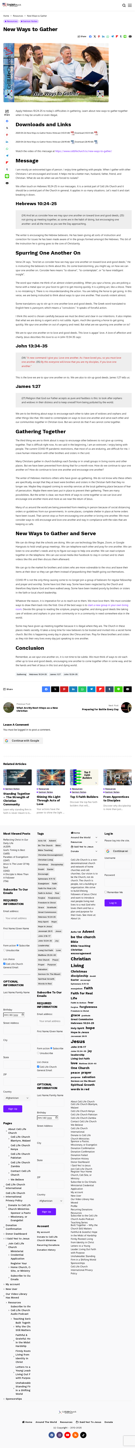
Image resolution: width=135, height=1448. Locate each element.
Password (110, 875)
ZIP (5, 1074)
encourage (43, 874)
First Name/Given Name (16, 928)
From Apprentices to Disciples (116, 798)
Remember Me (115, 892)
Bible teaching (45, 850)
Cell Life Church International (15, 1186)
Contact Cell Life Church (21, 1173)
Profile (74, 1206)
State (6, 1057)
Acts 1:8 (42, 841)
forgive (41, 898)
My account (13, 1284)
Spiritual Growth (46, 979)
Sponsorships (14, 1398)
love (58, 950)
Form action (9, 945)
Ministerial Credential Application (17, 1255)
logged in (23, 729)
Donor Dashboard (16, 1233)
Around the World (80, 837)
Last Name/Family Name (16, 992)
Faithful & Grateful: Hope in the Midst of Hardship (25, 1341)
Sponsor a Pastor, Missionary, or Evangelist (21, 1216)
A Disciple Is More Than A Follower (15, 876)
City (5, 1040)
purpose (52, 964)
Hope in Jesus (45, 926)
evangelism (43, 883)
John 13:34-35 (71, 674)
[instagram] (59, 1435)
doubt (41, 869)
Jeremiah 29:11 (45, 931)
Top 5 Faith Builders (84, 796)
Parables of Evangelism (15, 856)
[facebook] (52, 1435)
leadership (43, 945)
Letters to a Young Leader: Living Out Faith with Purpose (25, 1372)
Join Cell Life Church (16, 1245)
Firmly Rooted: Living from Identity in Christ (24, 1357)
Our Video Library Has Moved (16, 1296)
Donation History (46, 1249)
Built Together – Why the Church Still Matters (25, 1326)
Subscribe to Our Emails (21, 1277)
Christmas (43, 864)
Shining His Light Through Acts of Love (49, 800)
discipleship (57, 864)
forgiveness (54, 898)
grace (41, 907)
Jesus (58, 931)
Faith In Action (45, 893)
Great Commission (47, 912)
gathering (21, 674)
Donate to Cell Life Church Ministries (19, 1207)
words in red (45, 984)
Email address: (11, 911)
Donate (75, 851)
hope (54, 922)
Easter (50, 869)
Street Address (11, 1022)
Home (6, 15)
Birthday (7, 1009)
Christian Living (45, 860)
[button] (10, 4)
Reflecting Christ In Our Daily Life (15, 841)
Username (110, 857)
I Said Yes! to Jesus (17, 1238)
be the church (45, 845)
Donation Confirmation (14, 1227)
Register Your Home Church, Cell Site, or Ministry (22, 1267)
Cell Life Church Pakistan (20, 1155)
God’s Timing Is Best (14, 850)
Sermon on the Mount (49, 974)
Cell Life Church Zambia (20, 1164)
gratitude (51, 907)
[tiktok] (83, 1435)
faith (54, 883)
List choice (9, 959)
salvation (42, 969)
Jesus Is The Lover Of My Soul (16, 865)
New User (11, 1289)
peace (55, 960)
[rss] (75, 1435)
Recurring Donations (48, 1245)
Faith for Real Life (47, 888)
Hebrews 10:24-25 (38, 674)
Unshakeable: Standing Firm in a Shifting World (24, 1388)
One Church (43, 960)
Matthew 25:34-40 (47, 955)
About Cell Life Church (17, 1131)
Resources (18, 15)
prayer (41, 964)
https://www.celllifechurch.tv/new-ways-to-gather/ (83, 151)
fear (57, 893)
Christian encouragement (50, 855)
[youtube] (67, 1435)
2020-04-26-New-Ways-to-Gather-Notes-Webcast (38, 133)
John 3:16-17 (44, 936)
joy (56, 941)
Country (7, 1091)
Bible (58, 845)
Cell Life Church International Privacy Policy (15, 1197)
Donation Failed (79, 1155)
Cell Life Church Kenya (20, 1147)
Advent (52, 841)
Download (79, 133)
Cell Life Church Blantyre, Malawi (21, 1138)
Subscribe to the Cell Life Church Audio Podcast (21, 1310)
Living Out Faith (45, 950)
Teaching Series (22, 1318)
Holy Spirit (43, 922)
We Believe (17, 1179)
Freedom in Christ (47, 903)
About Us (76, 918)
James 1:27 (55, 674)
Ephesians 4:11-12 (46, 879)
